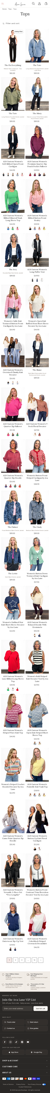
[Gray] (17, 383)
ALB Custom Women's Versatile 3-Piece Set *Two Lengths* (13, 892)
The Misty (37, 113)
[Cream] (13, 383)
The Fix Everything (13, 65)
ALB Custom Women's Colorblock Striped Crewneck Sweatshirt (37, 941)
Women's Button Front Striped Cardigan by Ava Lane (37, 478)
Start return (34, 1022)
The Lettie (12, 573)
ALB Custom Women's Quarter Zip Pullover (13, 425)
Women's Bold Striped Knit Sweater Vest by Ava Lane (37, 678)
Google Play (38, 1052)
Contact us (11, 1028)
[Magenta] (35, 174)
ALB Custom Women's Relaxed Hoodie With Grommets (37, 624)
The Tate (37, 65)
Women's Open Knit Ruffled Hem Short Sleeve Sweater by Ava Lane (37, 323)
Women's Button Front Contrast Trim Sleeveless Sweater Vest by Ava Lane (37, 892)
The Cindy (37, 527)
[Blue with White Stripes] (35, 743)
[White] (8, 174)
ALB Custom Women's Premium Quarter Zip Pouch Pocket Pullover (37, 164)
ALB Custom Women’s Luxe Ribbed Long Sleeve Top (13, 678)
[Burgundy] (30, 174)
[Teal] (15, 486)
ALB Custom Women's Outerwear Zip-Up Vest (12, 940)
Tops (10, 9)
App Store (14, 1052)
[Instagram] (10, 1042)
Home (4, 9)
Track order (11, 1022)
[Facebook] (4, 1042)
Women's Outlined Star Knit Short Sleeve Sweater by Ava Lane (12, 624)
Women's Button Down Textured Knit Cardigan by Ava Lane (37, 576)
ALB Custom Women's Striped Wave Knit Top (13, 731)
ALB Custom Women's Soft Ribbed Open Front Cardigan (12, 164)
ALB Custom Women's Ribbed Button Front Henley (37, 218)
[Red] (39, 434)
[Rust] (20, 486)
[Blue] (17, 174)
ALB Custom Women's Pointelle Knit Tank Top (37, 785)
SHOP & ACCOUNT (10, 1061)
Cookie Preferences (25, 1087)
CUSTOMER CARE (9, 1067)
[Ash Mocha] (13, 174)
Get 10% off (40, 1009)
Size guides (34, 1028)
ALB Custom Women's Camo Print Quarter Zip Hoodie (12, 838)
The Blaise (37, 370)
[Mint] (39, 795)
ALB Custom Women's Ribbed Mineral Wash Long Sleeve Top (13, 218)
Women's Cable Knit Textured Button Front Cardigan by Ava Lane (13, 323)
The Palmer (13, 527)
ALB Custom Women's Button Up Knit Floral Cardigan (37, 838)
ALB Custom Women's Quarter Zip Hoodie (13, 476)
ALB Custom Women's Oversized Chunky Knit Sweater (13, 372)
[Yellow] (44, 228)
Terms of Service (8, 1084)
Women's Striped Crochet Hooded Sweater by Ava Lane (12, 786)
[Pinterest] (22, 1042)
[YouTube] (28, 1042)
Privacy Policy (20, 1084)
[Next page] (40, 960)
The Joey (13, 269)
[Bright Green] (8, 689)
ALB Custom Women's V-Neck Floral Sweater (37, 425)
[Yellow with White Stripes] (39, 743)
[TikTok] (16, 1042)
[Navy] (39, 174)
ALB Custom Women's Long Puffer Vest (37, 270)
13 (34, 960)
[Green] (44, 174)
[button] (34, 3)
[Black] (4, 174)
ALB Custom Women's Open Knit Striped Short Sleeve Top (37, 732)
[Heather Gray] (13, 689)
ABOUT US (6, 1073)
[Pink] (22, 174)
